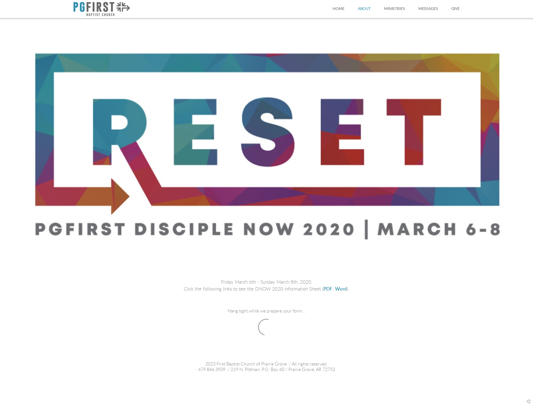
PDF (328, 289)
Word (341, 289)
